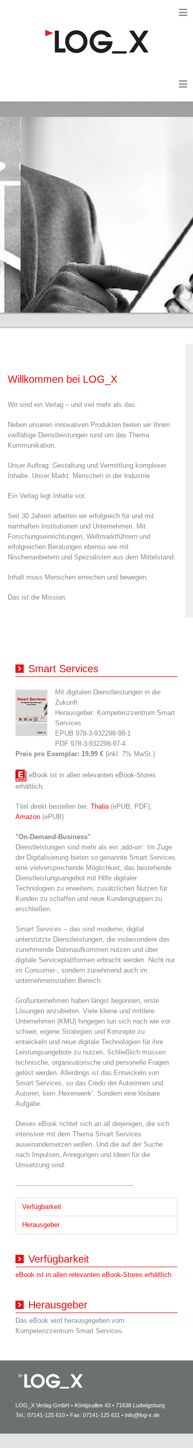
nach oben (159, 1424)
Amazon (28, 817)
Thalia (100, 806)
